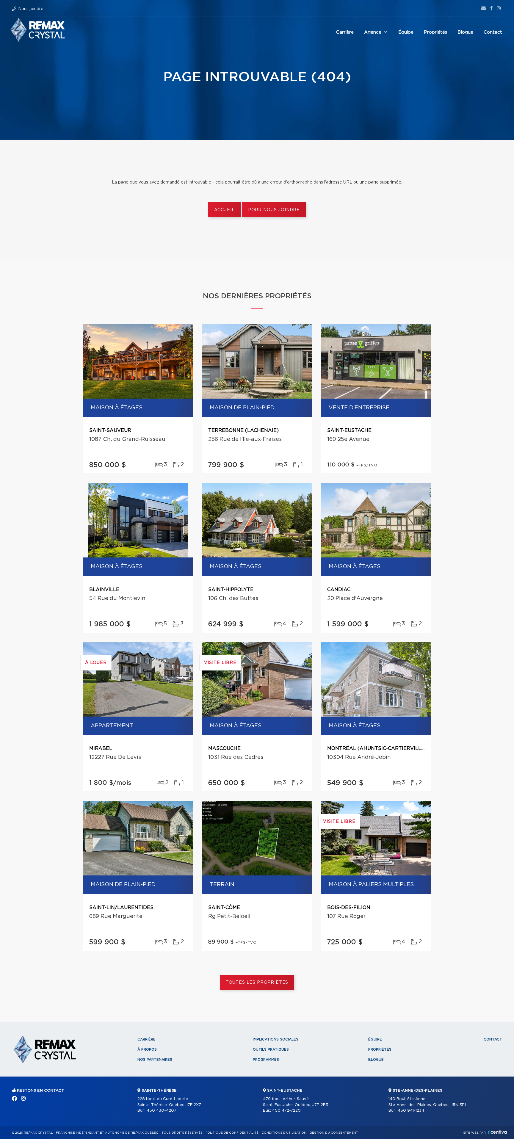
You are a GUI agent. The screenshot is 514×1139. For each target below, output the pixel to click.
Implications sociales (275, 1039)
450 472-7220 (286, 1111)
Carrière (345, 32)
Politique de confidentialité (232, 1132)
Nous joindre (30, 9)
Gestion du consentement (333, 1132)
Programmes (266, 1059)
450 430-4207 (161, 1111)
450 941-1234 (411, 1111)
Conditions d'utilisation (283, 1132)
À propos (147, 1049)
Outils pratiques (271, 1049)
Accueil (224, 210)
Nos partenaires (154, 1059)
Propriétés (435, 32)
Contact (493, 32)
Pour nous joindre (274, 210)
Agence (372, 32)
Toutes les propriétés (257, 982)
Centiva (497, 1132)
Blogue (465, 32)
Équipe (405, 32)
